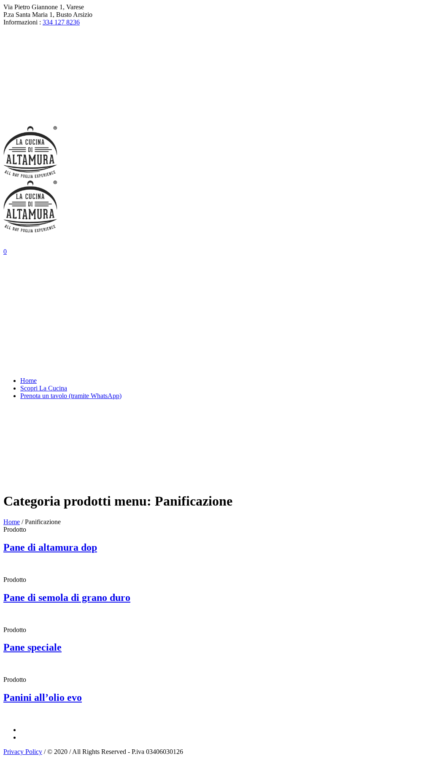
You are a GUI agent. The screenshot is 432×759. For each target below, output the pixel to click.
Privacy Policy (22, 751)
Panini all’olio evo (42, 697)
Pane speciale (32, 647)
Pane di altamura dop (50, 547)
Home (11, 521)
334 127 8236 (61, 22)
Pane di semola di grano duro (66, 597)
